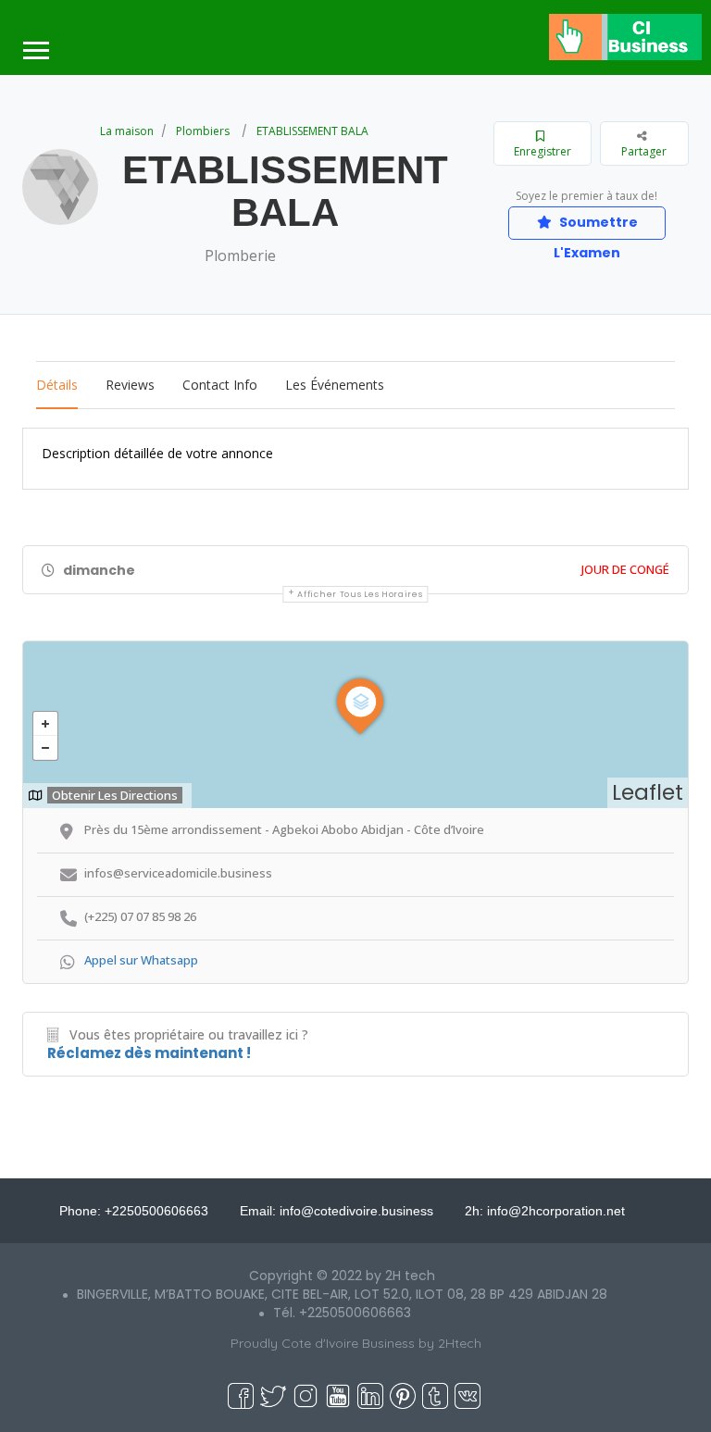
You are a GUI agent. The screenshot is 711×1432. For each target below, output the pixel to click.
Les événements (334, 384)
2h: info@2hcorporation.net (545, 1210)
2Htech (459, 1343)
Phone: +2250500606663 (133, 1210)
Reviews (130, 384)
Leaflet (647, 792)
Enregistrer (542, 151)
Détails (57, 384)
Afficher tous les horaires (359, 594)
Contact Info (219, 384)
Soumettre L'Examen (596, 226)
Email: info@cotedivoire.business (336, 1210)
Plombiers (203, 131)
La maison (127, 131)
